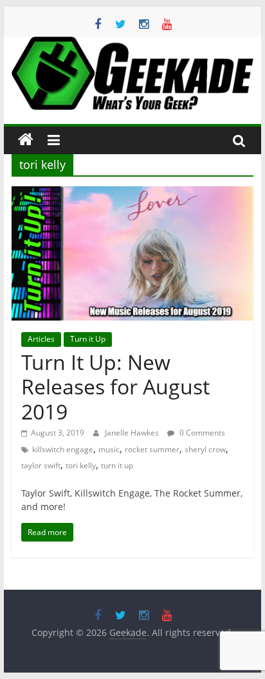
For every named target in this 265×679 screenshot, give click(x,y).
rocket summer (152, 449)
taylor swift (40, 465)
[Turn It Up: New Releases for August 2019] (132, 194)
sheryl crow (205, 449)
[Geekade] (26, 140)
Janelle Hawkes (133, 432)
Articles (41, 338)
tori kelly (81, 465)
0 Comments (201, 432)
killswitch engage (62, 449)
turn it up (117, 465)
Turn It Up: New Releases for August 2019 (115, 386)
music (109, 449)
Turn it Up (87, 338)
